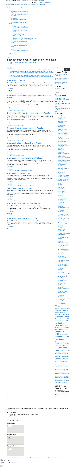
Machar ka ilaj (61, 191)
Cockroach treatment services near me (23, 203)
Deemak (60, 140)
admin (10, 68)
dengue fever (61, 152)
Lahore (10, 73)
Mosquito (60, 196)
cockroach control (26, 69)
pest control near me (63, 213)
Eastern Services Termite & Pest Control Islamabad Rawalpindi (22, 62)
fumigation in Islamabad (20, 72)
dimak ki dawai (62, 167)
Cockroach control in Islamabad (37, 69)
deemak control (62, 141)
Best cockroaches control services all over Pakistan (29, 113)
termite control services (29, 170)
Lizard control (61, 187)
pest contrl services (66, 366)
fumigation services (49, 72)
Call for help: (34, 0)
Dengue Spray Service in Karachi (62, 78)
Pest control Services (21, 75)
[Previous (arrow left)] (0, 466)
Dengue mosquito (62, 156)
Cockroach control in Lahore (19, 71)
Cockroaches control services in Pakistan (24, 158)
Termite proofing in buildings (19, 188)
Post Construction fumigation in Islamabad (29, 76)
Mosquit (60, 195)
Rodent (60, 258)
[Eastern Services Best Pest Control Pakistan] (16, 4)
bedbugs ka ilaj (61, 123)
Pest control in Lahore (44, 73)
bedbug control (62, 117)
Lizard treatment (62, 190)
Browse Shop (14, 462)
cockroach (19, 69)
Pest (17, 73)
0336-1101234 (41, 0)
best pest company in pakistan (62, 331)
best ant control (61, 310)
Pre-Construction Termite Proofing (16, 110)
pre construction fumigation (45, 76)
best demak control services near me (61, 318)
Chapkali (60, 126)
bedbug (60, 115)
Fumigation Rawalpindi (39, 72)
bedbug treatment (62, 121)
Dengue (60, 148)
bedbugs (60, 122)
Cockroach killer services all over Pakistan (25, 143)
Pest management (30, 75)
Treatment (61, 302)
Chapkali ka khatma (62, 129)
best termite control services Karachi (61, 353)
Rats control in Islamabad (64, 249)
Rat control (61, 241)
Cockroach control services (46, 71)
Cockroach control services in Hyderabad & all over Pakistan (29, 97)
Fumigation (11, 72)
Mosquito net (61, 202)
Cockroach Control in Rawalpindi (33, 71)
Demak (60, 142)
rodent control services (48, 78)
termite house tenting (63, 275)
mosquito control (62, 198)
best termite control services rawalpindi (62, 355)
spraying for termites (63, 265)
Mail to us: (35, 2)
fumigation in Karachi (29, 72)
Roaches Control (38, 78)
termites (58, 382)
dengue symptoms (62, 163)
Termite (60, 267)
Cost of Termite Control (63, 138)
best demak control (62, 317)
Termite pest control (63, 276)
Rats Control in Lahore (63, 250)
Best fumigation (12, 69)
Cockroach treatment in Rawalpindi (22, 218)
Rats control (61, 248)
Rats (59, 246)
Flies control (61, 172)
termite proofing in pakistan (64, 380)
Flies (59, 171)
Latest (14, 73)
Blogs (10, 63)
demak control (62, 144)
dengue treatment (62, 164)
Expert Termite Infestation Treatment (62, 99)
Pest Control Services (64, 369)
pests (47, 75)
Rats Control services (63, 254)
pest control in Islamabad (23, 73)
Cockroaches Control (16, 80)
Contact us (58, 396)
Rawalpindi (32, 78)
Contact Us (9, 57)
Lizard (60, 186)
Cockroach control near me (18, 173)
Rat (59, 240)
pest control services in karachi (61, 370)
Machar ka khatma (62, 192)
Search (56, 67)
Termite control (63, 373)
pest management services (40, 75)
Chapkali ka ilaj (61, 128)
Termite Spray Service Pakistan (62, 77)
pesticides (60, 372)
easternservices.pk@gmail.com (44, 2)
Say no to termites (62, 264)
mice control (61, 194)
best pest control (64, 334)
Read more (10, 88)
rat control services (62, 245)
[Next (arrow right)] (1, 466)
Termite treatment (62, 291)
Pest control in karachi (34, 73)
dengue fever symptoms (63, 153)
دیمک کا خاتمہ (61, 303)
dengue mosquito (62, 154)
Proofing (27, 78)
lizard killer (61, 188)
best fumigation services (62, 322)
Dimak (60, 165)
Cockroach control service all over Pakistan (25, 128)
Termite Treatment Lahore (64, 298)
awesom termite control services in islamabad (62, 308)
